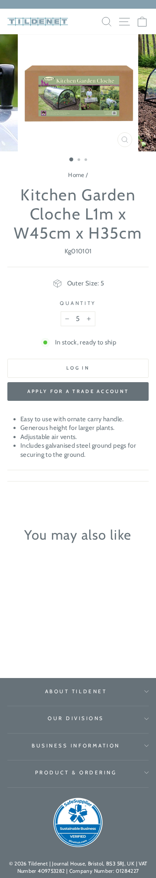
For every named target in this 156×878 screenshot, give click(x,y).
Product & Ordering (76, 773)
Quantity (78, 303)
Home (76, 174)
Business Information (76, 746)
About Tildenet (76, 691)
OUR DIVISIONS (76, 718)
